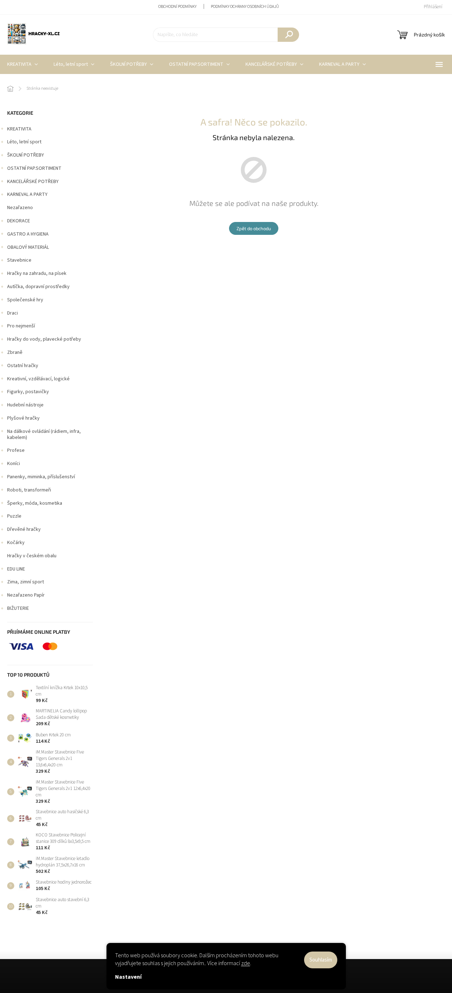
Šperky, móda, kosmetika (34, 503)
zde (245, 963)
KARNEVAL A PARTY (27, 194)
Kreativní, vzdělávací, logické (38, 378)
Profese (16, 450)
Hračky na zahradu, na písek (36, 273)
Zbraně (15, 352)
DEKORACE (18, 220)
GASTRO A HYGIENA (28, 234)
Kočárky (16, 542)
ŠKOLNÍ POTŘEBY (25, 155)
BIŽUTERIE (18, 608)
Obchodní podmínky (177, 7)
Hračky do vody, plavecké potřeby (44, 339)
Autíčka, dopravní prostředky (38, 286)
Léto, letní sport (24, 141)
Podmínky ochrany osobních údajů (245, 7)
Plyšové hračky (23, 418)
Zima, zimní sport (25, 582)
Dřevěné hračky (24, 529)
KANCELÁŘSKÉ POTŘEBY (33, 181)
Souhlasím (320, 960)
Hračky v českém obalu (31, 555)
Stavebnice (19, 260)
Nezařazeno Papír (26, 595)
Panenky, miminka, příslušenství (41, 476)
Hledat (288, 35)
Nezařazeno (20, 207)
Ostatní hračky (22, 365)
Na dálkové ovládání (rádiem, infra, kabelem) (44, 434)
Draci (12, 313)
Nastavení (128, 977)
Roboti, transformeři (29, 490)
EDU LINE (16, 569)
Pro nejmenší (21, 326)
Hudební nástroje (25, 405)
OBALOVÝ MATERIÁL (28, 247)
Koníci (13, 463)
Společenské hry (25, 299)
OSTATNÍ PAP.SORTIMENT (34, 168)
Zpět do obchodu (254, 228)
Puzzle (14, 516)
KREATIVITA (19, 129)
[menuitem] (74, 64)
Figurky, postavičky (28, 391)
